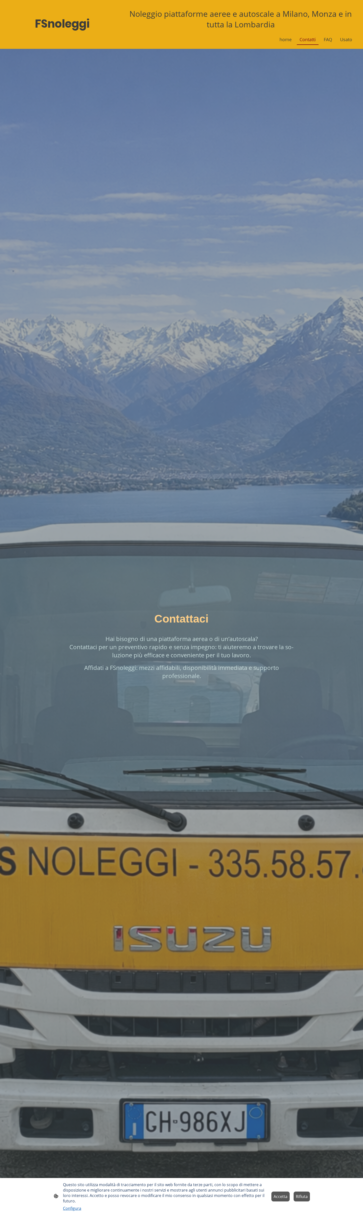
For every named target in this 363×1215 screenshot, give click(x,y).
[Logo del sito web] (63, 37)
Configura (72, 1208)
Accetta (280, 1196)
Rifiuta (302, 1196)
